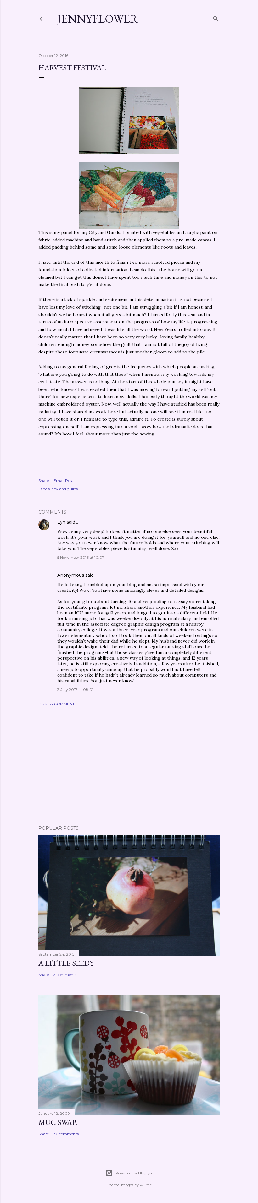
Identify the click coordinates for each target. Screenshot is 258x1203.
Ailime (146, 1185)
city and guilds (65, 489)
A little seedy (66, 963)
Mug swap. (57, 1122)
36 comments (66, 1133)
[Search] (216, 17)
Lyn (61, 522)
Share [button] (43, 480)
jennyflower (97, 18)
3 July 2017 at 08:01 (75, 689)
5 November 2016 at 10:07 (80, 557)
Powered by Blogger (134, 1173)
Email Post (63, 480)
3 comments (64, 974)
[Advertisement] (129, 766)
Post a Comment (56, 703)
